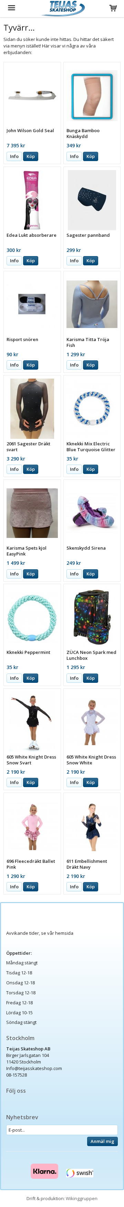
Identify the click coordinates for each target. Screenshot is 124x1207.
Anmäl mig (102, 1141)
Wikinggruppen (81, 1198)
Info (14, 156)
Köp (31, 156)
